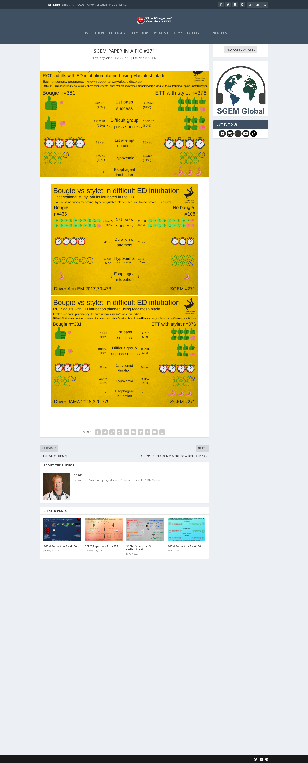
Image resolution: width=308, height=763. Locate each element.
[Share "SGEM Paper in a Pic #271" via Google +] (112, 432)
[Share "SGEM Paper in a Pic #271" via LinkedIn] (133, 432)
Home (85, 33)
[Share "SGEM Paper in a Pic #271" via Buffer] (140, 432)
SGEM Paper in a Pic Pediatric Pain (139, 547)
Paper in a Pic (141, 58)
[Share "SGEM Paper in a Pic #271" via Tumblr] (119, 432)
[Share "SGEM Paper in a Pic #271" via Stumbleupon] (147, 432)
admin (108, 58)
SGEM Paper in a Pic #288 (184, 546)
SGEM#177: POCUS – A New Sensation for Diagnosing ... (94, 4)
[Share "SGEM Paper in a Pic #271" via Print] (162, 432)
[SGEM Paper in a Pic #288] (186, 529)
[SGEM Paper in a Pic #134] (62, 529)
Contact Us (218, 33)
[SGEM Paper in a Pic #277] (104, 529)
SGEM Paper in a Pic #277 (101, 546)
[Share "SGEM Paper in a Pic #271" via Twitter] (105, 432)
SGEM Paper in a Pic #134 (60, 546)
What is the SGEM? (168, 33)
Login (99, 33)
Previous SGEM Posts (241, 49)
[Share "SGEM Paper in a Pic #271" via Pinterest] (126, 432)
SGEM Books (139, 33)
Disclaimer (117, 33)
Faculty (193, 33)
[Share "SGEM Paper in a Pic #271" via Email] (154, 432)
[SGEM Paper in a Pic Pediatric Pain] (145, 529)
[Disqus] (124, 613)
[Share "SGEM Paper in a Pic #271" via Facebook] (97, 432)
